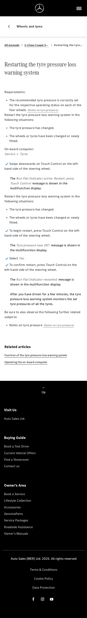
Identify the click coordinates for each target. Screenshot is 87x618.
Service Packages (16, 520)
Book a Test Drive (16, 446)
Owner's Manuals (16, 533)
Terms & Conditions (43, 569)
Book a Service (14, 494)
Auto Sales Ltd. (14, 418)
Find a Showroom (16, 459)
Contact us (11, 466)
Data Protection (43, 587)
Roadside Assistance (18, 527)
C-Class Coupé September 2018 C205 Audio (36, 45)
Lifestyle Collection (17, 500)
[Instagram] (42, 599)
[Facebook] (33, 599)
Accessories (12, 507)
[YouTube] (51, 599)
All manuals (12, 45)
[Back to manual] (10, 26)
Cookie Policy (43, 578)
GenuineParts (13, 514)
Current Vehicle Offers (20, 453)
